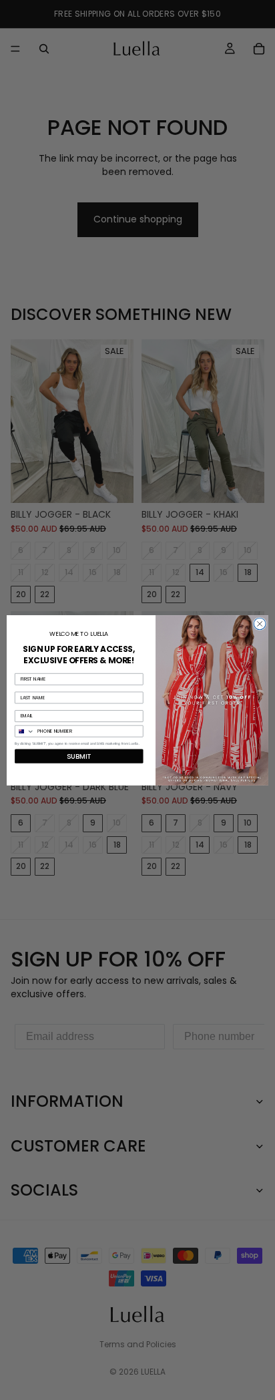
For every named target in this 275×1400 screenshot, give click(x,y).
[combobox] (25, 731)
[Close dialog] (260, 624)
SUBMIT (79, 756)
